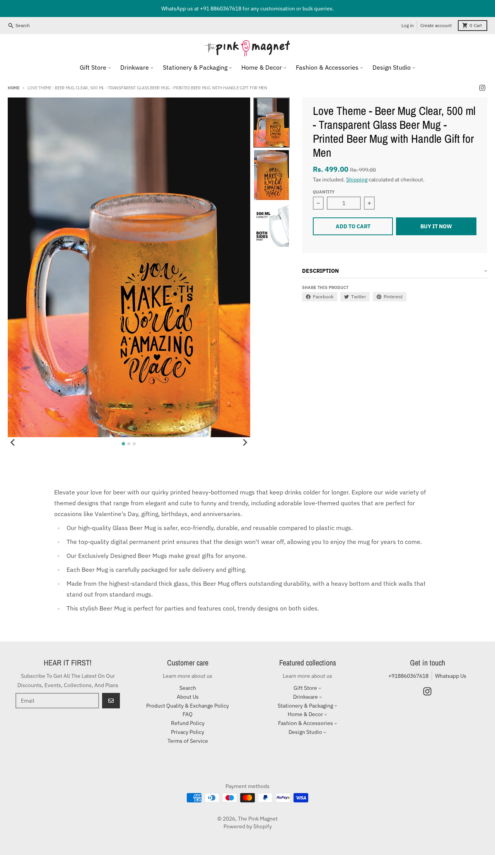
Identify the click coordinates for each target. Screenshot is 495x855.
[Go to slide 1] (123, 444)
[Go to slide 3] (134, 443)
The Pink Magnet (258, 818)
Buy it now (436, 226)
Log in (407, 25)
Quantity (324, 192)
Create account (436, 25)
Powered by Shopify (248, 826)
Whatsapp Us (450, 675)
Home (14, 88)
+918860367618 (408, 675)
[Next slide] (244, 442)
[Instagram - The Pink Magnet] (482, 88)
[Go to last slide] (13, 442)
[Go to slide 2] (128, 443)
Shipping (356, 179)
